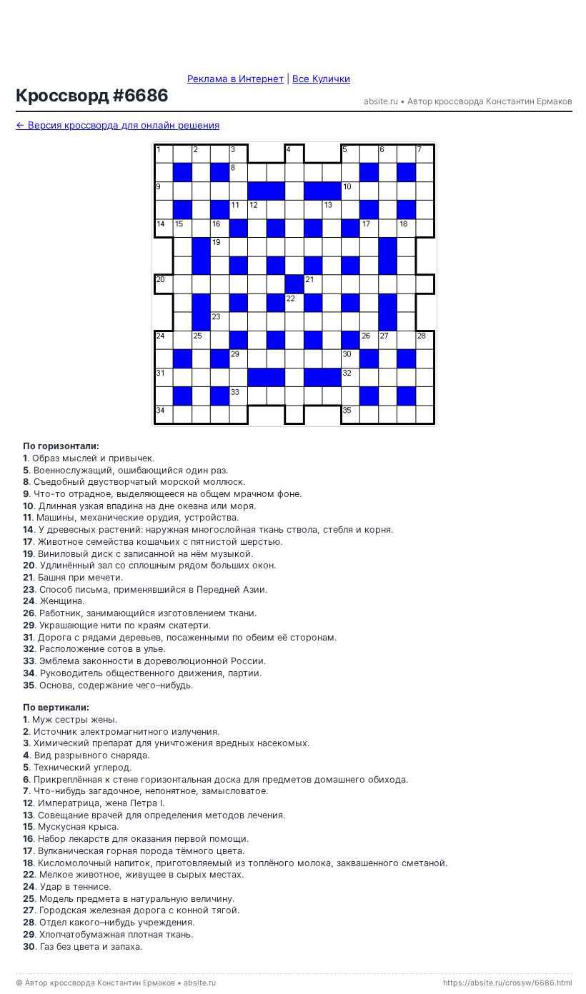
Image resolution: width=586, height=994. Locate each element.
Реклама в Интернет (235, 78)
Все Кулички (321, 78)
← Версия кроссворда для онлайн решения (117, 125)
